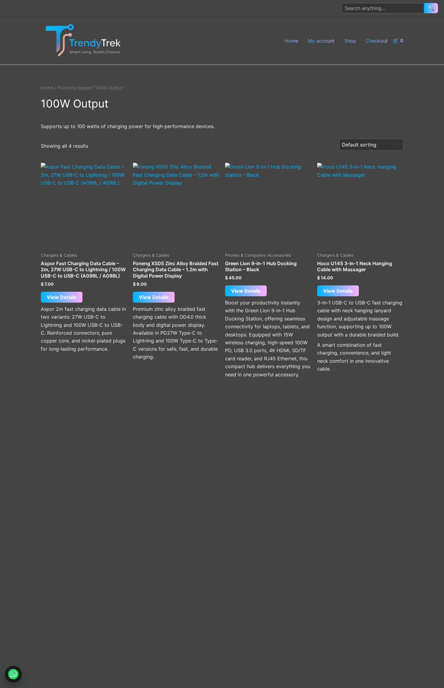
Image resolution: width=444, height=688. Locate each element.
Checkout (377, 41)
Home (291, 41)
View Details (61, 297)
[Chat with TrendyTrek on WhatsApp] (13, 674)
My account (321, 41)
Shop (350, 41)
